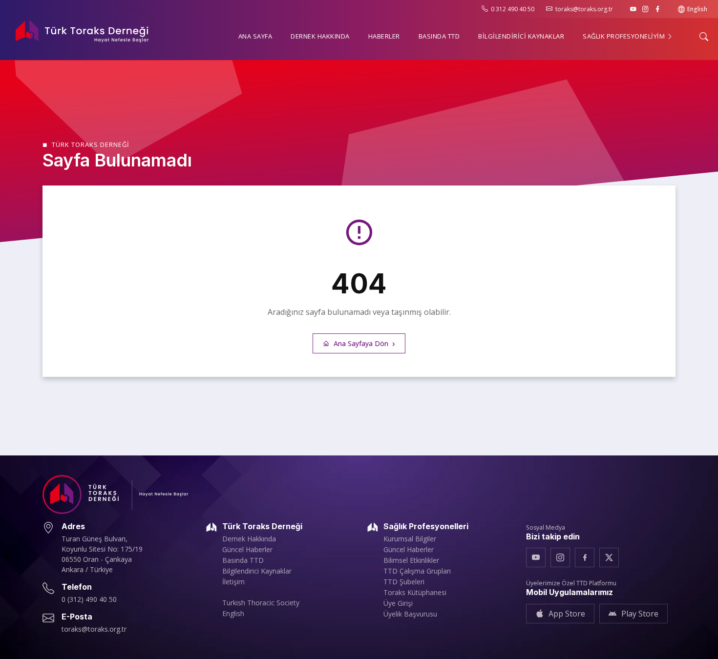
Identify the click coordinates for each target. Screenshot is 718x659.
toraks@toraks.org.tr (584, 9)
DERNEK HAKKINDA (320, 36)
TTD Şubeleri (403, 581)
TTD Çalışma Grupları (417, 571)
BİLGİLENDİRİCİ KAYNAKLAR (521, 36)
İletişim (233, 581)
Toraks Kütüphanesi (414, 592)
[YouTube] (633, 9)
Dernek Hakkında (249, 538)
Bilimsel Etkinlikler (411, 560)
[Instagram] (645, 9)
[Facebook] (657, 9)
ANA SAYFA (255, 36)
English (697, 9)
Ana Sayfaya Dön (361, 343)
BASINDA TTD (439, 36)
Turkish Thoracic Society (260, 602)
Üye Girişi (398, 603)
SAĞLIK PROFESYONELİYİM (625, 36)
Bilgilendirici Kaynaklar (257, 571)
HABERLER (384, 36)
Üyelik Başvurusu (410, 614)
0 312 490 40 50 (512, 9)
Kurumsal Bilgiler (409, 538)
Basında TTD (243, 560)
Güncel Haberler (247, 549)
